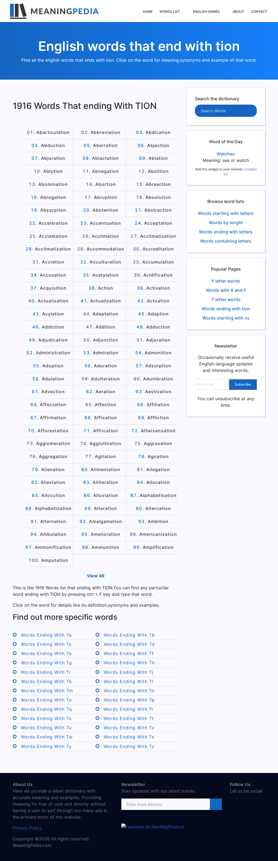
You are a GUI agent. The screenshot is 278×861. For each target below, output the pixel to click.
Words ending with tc (46, 644)
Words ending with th (129, 662)
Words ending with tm (47, 690)
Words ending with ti (46, 672)
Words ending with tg (46, 662)
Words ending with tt (129, 718)
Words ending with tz (129, 746)
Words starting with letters (226, 213)
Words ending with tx (129, 737)
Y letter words (225, 281)
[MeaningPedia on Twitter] (242, 803)
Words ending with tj (128, 672)
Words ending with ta (46, 635)
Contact (259, 12)
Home (148, 12)
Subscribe (243, 384)
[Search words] (250, 111)
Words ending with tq (46, 709)
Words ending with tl (128, 681)
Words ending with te (46, 653)
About (238, 12)
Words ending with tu (46, 727)
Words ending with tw (47, 737)
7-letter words (226, 299)
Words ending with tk (46, 681)
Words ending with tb (129, 635)
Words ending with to (46, 700)
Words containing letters (225, 241)
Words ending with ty (46, 746)
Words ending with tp (129, 700)
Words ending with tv (129, 727)
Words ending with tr (129, 709)
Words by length (226, 222)
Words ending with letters (225, 231)
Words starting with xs (225, 318)
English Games (206, 12)
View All (95, 575)
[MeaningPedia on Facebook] (234, 803)
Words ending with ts (46, 718)
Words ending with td (129, 644)
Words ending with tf (129, 653)
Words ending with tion (226, 308)
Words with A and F (226, 290)
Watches (226, 153)
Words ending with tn (129, 690)
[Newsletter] (215, 804)
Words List (170, 12)
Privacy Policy (27, 828)
